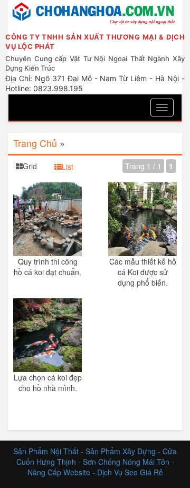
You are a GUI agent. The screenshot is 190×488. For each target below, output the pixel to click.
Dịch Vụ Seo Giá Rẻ (130, 472)
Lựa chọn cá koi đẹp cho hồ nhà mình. (48, 382)
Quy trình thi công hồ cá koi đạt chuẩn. (47, 266)
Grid (30, 166)
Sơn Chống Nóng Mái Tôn (126, 461)
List (67, 166)
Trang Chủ (35, 143)
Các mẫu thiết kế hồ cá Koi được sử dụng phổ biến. (142, 272)
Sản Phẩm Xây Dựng (122, 451)
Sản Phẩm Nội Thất (46, 451)
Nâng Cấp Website (58, 472)
